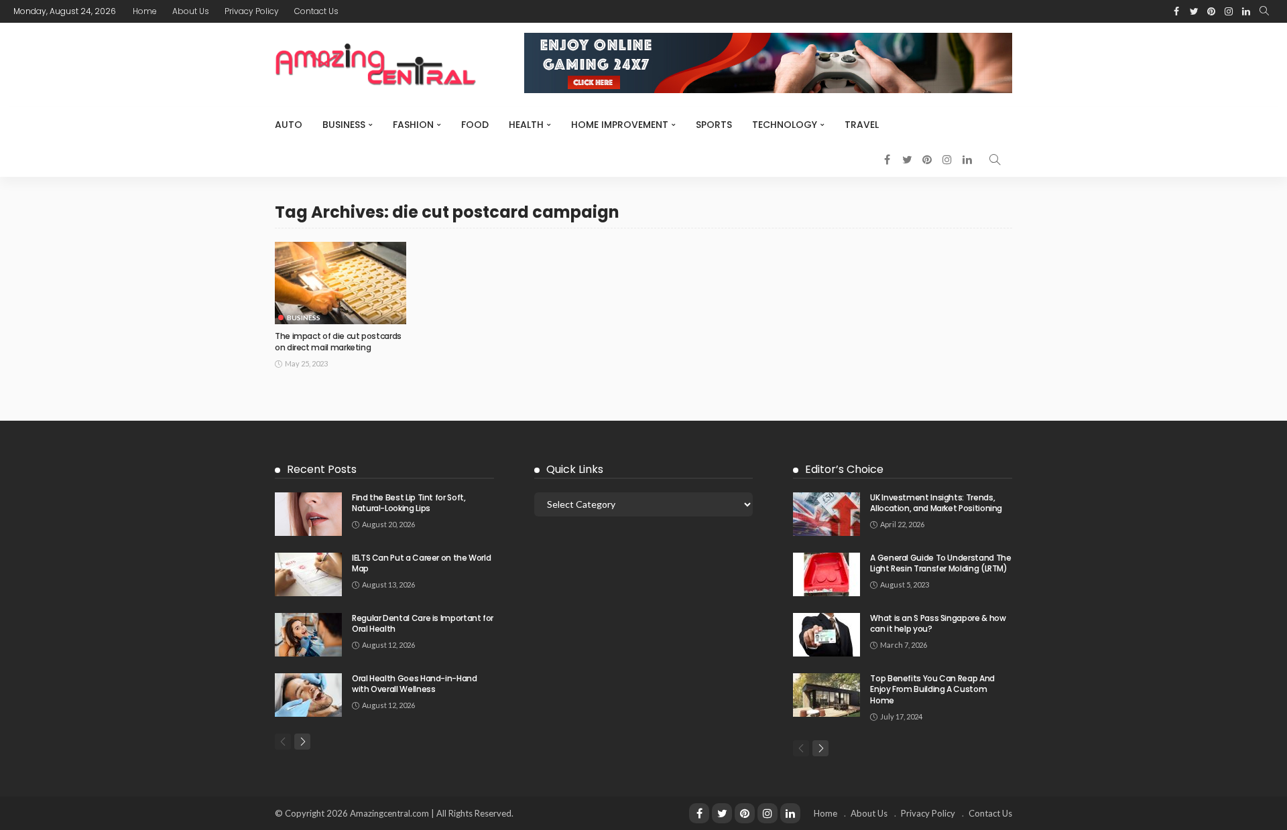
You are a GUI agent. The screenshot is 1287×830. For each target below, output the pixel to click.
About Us (190, 11)
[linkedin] (790, 813)
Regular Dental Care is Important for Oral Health (422, 623)
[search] (1264, 11)
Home (145, 11)
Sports (714, 124)
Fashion (413, 124)
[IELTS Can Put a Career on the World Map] (308, 574)
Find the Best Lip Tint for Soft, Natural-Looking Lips (408, 503)
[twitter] (722, 813)
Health (526, 124)
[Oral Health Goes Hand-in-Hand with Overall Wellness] (308, 695)
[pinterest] (745, 813)
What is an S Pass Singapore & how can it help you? (937, 623)
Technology (784, 124)
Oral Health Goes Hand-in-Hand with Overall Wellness (414, 684)
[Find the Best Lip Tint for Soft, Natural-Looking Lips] (308, 514)
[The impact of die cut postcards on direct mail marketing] (340, 283)
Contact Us (316, 11)
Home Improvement (619, 124)
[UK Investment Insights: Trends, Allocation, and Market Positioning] (826, 514)
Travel (862, 124)
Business (343, 124)
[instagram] (767, 813)
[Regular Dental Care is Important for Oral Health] (308, 634)
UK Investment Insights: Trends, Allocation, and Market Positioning (936, 503)
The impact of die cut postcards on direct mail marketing (338, 341)
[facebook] (699, 813)
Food (475, 124)
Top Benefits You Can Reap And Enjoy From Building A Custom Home (932, 690)
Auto (288, 124)
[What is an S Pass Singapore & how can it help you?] (826, 634)
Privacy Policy (252, 11)
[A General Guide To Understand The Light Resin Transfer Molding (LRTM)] (826, 574)
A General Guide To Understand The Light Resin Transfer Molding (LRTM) (940, 563)
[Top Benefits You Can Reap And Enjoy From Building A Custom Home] (826, 695)
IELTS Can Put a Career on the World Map (421, 563)
